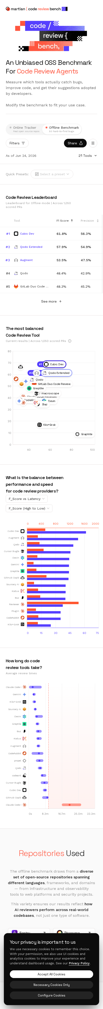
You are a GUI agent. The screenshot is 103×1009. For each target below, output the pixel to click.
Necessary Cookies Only (52, 985)
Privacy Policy (79, 963)
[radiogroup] (44, 129)
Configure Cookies (51, 995)
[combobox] (52, 174)
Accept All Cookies (51, 974)
